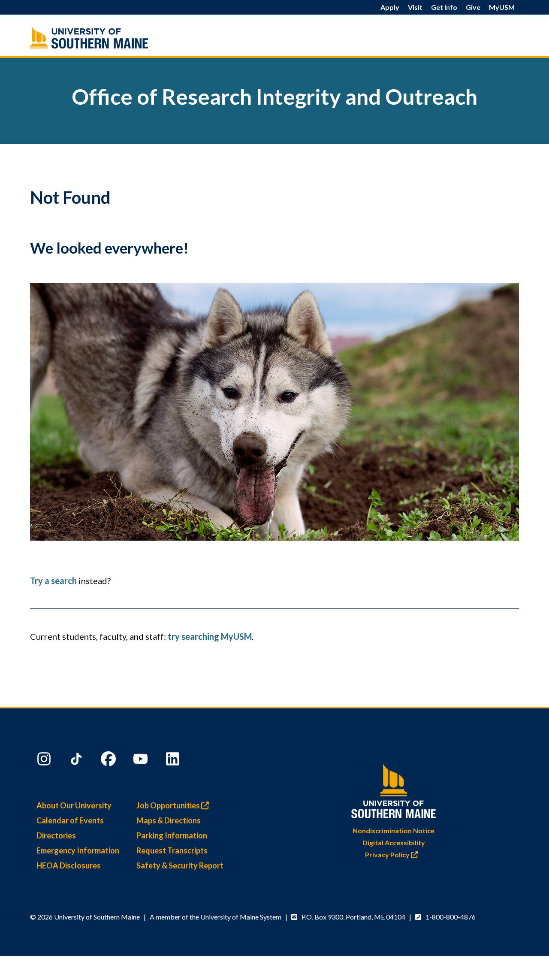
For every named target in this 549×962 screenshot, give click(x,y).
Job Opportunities (168, 805)
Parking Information (171, 835)
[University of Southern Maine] (394, 789)
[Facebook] (109, 760)
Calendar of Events (70, 820)
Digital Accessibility (393, 842)
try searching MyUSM (210, 636)
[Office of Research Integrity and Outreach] (107, 37)
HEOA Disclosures (68, 865)
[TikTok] (77, 760)
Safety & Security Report (179, 865)
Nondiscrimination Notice (393, 830)
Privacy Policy (388, 854)
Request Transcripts (172, 850)
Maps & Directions (168, 820)
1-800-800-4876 (450, 917)
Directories (56, 835)
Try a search (53, 580)
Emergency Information (77, 850)
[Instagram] (45, 760)
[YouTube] (141, 760)
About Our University (74, 805)
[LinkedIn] (173, 760)
